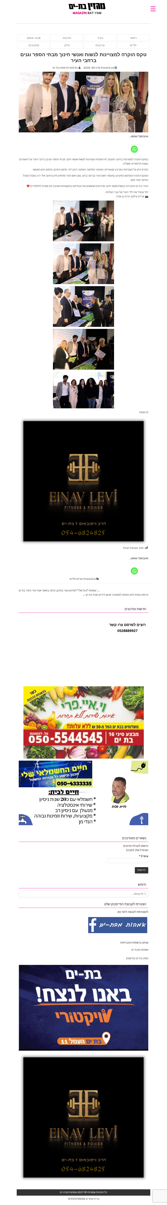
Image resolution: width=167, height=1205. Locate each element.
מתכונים (34, 45)
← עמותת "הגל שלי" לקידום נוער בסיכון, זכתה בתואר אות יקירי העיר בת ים (59, 590)
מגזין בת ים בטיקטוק (137, 958)
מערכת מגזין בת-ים (63, 67)
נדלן (67, 45)
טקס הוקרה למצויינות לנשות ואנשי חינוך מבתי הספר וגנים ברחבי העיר (83, 57)
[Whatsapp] (134, 146)
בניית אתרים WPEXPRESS (83, 1198)
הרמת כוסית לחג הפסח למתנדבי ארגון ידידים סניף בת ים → (115, 594)
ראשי (133, 38)
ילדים (133, 45)
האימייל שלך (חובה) (137, 850)
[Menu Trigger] (153, 8)
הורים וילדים (76, 578)
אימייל (143, 856)
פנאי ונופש (34, 38)
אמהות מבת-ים (139, 949)
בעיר (100, 38)
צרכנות (100, 45)
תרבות (67, 38)
